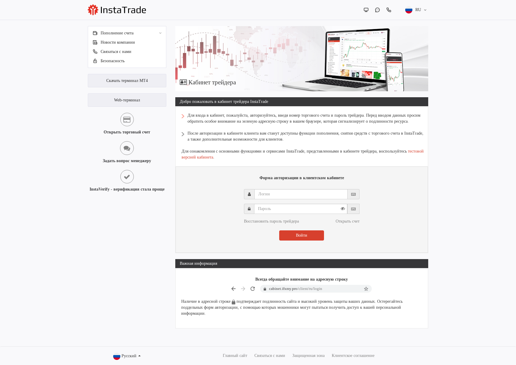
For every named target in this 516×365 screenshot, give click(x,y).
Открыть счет (348, 221)
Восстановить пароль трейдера (271, 221)
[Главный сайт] (366, 10)
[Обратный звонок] (388, 10)
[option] (302, 58)
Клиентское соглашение (353, 355)
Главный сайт (235, 355)
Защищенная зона (308, 355)
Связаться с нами (269, 355)
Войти (301, 235)
